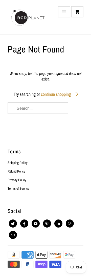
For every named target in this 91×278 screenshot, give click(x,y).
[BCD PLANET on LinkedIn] (58, 223)
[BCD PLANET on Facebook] (24, 223)
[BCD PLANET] (28, 19)
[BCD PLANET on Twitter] (13, 223)
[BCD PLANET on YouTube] (36, 223)
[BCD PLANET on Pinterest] (47, 223)
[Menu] (64, 11)
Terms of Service (18, 188)
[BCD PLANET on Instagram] (70, 223)
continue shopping (56, 94)
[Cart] (77, 11)
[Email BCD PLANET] (13, 235)
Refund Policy (16, 171)
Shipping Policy (18, 162)
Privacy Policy (17, 180)
